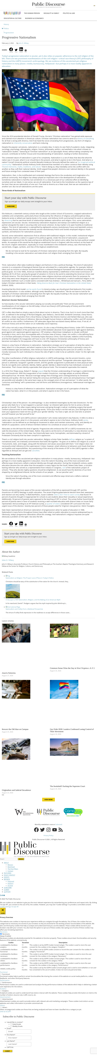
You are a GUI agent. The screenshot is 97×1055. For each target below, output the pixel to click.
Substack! (58, 824)
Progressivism (9, 33)
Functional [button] (3, 972)
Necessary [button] (3, 932)
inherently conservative (23, 143)
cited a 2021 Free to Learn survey (67, 494)
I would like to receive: (15, 1022)
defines (72, 439)
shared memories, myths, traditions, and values (21, 167)
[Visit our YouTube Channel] (4, 895)
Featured (11, 881)
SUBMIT (6, 890)
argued (41, 371)
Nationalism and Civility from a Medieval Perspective (24, 609)
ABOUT (6, 863)
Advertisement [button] (5, 997)
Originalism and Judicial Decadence (16, 790)
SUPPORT (7, 892)
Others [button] (2, 1005)
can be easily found (34, 289)
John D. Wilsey (24, 43)
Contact (10, 871)
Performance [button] (4, 980)
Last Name (11, 1041)
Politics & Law (69, 13)
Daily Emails (17, 1024)
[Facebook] (36, 829)
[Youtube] (54, 829)
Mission (10, 865)
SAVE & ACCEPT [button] (5, 1012)
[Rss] (60, 829)
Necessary (6, 934)
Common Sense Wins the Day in (72, 668)
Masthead (11, 867)
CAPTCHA (10, 1047)
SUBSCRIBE (8, 888)
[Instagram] (48, 829)
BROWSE (7, 879)
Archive (10, 886)
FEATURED (7, 873)
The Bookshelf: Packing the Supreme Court (68, 786)
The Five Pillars (13, 869)
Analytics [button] (3, 989)
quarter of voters (53, 504)
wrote (85, 420)
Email (9, 1028)
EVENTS (6, 877)
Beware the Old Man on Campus (15, 729)
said (64, 467)
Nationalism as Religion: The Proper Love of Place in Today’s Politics (30, 578)
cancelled (35, 450)
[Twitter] (42, 829)
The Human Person (32, 13)
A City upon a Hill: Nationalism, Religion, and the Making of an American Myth (33, 600)
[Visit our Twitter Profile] (2, 895)
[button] (11, 49)
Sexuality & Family (51, 13)
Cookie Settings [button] (5, 907)
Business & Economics (34, 18)
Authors (10, 883)
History (6, 24)
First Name (11, 1035)
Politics (6, 28)
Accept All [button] (14, 907)
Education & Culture (12, 18)
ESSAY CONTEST (9, 875)
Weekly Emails (18, 1026)
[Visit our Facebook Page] (0, 895)
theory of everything (86, 138)
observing (8, 220)
